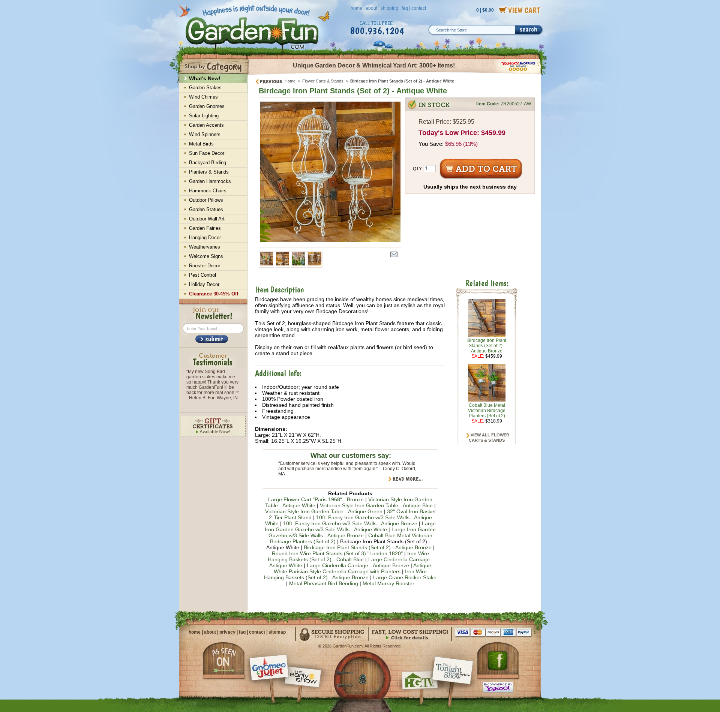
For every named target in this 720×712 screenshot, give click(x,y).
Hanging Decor (205, 237)
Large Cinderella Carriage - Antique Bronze (358, 565)
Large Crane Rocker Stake (404, 577)
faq (405, 8)
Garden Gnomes (207, 106)
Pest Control (202, 275)
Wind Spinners (204, 134)
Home (290, 81)
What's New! (204, 78)
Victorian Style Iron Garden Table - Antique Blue (376, 505)
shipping (389, 8)
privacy (227, 632)
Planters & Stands (209, 172)
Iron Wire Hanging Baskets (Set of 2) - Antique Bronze (345, 574)
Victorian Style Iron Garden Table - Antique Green (323, 511)
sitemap (277, 632)
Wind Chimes (203, 97)
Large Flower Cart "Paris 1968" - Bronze (316, 499)
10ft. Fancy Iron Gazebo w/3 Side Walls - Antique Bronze (350, 523)
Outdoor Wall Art (207, 219)
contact (418, 8)
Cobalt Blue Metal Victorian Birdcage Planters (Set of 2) (487, 410)
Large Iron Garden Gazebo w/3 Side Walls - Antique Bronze (352, 532)
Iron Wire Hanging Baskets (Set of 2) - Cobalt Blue (348, 556)
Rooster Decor (204, 265)
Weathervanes (204, 247)
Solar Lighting (204, 115)
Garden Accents (206, 125)
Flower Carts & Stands (323, 81)
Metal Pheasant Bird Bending (323, 583)
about (371, 8)
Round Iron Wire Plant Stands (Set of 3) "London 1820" (337, 553)
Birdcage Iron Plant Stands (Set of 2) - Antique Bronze (368, 547)
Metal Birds (201, 144)
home (356, 8)
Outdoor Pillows (206, 200)
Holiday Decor (204, 284)
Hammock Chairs (207, 190)
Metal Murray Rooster (388, 583)
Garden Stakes (205, 87)
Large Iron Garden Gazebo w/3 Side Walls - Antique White (350, 526)
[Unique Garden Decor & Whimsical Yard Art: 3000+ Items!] (395, 74)
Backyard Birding (207, 162)
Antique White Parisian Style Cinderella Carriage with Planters (352, 568)
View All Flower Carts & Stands (489, 437)
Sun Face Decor (206, 153)
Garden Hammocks (210, 181)
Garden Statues (206, 209)
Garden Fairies (205, 228)
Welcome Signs (206, 256)
